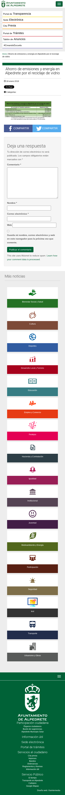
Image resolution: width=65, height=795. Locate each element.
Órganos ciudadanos (32, 726)
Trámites (13, 33)
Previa (9, 25)
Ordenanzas (32, 764)
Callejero (32, 783)
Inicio (4, 54)
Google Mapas (32, 786)
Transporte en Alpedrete (32, 780)
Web (9, 225)
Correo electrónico (18, 214)
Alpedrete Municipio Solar (32, 732)
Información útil (32, 737)
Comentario (14, 164)
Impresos (32, 758)
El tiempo (33, 778)
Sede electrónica (32, 742)
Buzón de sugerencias (32, 729)
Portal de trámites (32, 747)
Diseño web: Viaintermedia (48, 790)
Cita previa (32, 756)
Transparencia (17, 13)
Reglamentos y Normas (32, 766)
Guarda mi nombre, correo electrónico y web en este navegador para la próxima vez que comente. (31, 239)
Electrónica (13, 19)
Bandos (32, 761)
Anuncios (14, 39)
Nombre (12, 203)
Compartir (21, 128)
